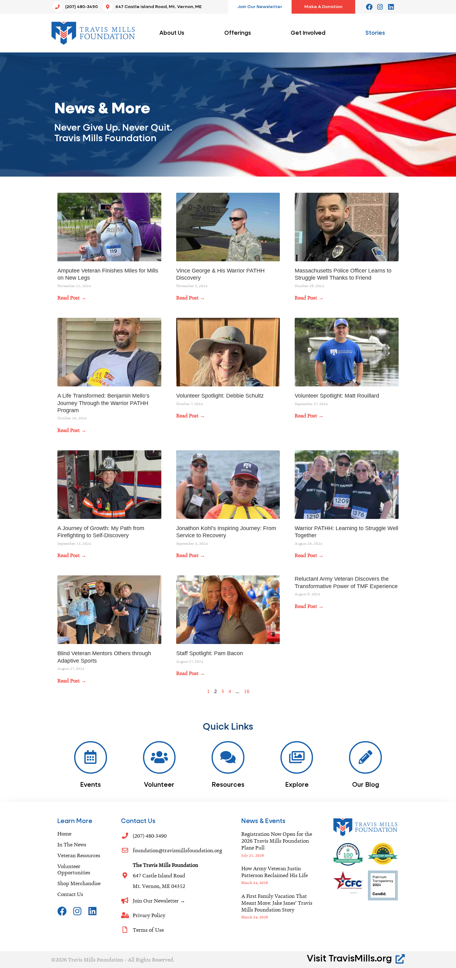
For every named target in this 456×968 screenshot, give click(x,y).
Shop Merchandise (79, 883)
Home (64, 834)
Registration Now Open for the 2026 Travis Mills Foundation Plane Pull (276, 841)
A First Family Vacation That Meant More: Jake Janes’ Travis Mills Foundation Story (276, 903)
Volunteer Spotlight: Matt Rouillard (337, 396)
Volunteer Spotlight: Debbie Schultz (220, 396)
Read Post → (71, 297)
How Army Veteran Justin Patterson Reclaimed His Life (274, 872)
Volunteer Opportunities (73, 869)
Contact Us (70, 894)
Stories (375, 33)
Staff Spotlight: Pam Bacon (209, 653)
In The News (71, 844)
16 (246, 691)
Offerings (237, 33)
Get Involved (308, 33)
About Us (171, 33)
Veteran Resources (78, 855)
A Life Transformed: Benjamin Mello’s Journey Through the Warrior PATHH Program (103, 403)
